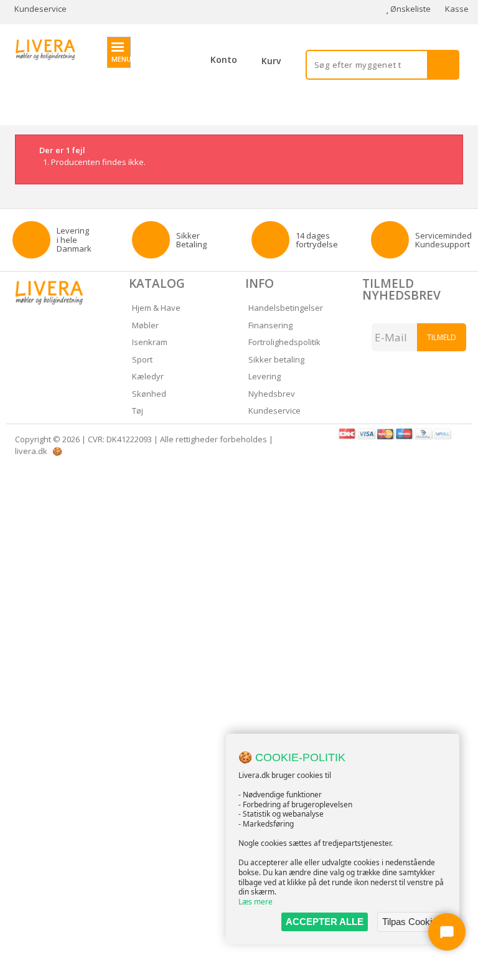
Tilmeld (441, 337)
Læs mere (255, 901)
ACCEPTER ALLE (324, 921)
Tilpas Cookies (412, 921)
